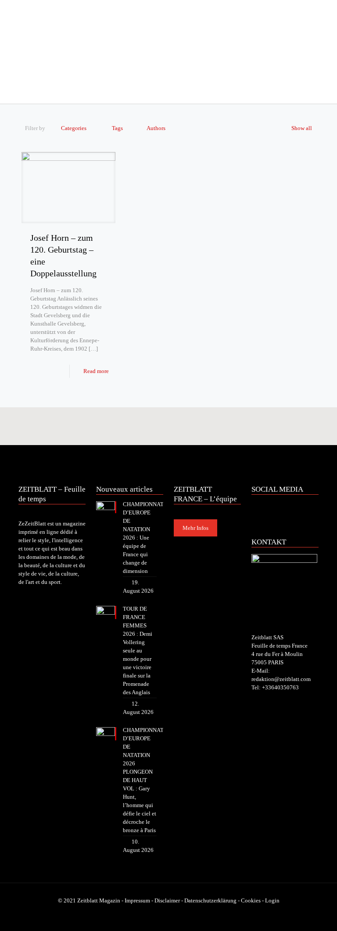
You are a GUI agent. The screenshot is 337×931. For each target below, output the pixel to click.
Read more (96, 371)
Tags (117, 128)
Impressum (137, 900)
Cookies (251, 900)
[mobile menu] (25, 91)
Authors (156, 128)
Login (272, 900)
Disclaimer (167, 900)
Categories (73, 128)
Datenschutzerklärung (210, 900)
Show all (301, 128)
